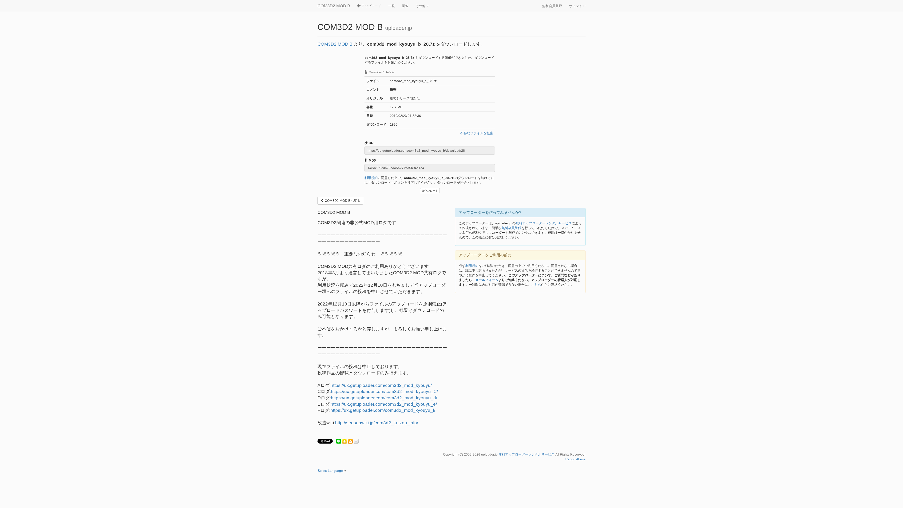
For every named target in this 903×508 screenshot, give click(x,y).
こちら (536, 284)
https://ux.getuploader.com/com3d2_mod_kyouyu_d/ (384, 397)
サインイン (577, 6)
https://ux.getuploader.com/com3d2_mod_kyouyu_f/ (382, 410)
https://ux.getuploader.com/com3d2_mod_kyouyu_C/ (384, 391)
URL (372, 143)
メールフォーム (486, 280)
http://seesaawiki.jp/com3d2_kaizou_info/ (376, 422)
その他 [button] (421, 6)
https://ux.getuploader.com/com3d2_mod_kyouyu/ (381, 385)
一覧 (391, 6)
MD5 (372, 160)
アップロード (370, 6)
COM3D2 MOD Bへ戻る (342, 200)
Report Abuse (575, 459)
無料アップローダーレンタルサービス (544, 223)
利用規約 (371, 178)
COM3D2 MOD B (333, 6)
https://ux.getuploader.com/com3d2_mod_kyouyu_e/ (384, 404)
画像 (405, 6)
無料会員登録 (552, 6)
